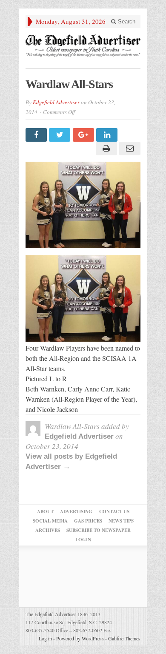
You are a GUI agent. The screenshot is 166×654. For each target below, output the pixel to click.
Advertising (76, 511)
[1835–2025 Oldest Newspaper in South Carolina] (83, 45)
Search (125, 21)
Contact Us (114, 511)
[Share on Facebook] (37, 135)
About (45, 511)
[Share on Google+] (84, 135)
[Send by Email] (128, 148)
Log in (45, 638)
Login (83, 539)
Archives (47, 530)
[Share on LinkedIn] (108, 135)
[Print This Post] (105, 148)
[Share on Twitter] (60, 135)
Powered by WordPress (80, 638)
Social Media (50, 520)
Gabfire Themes (124, 638)
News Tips (121, 520)
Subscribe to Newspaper (98, 530)
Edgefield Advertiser (56, 102)
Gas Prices (88, 520)
